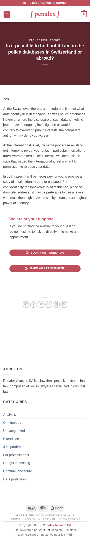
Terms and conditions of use (33, 518)
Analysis (9, 414)
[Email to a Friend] (48, 304)
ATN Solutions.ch (50, 529)
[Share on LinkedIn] (56, 304)
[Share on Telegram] (63, 304)
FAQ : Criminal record (45, 40)
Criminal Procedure (17, 471)
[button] (7, 14)
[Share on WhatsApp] (26, 304)
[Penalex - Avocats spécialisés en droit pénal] (45, 14)
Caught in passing (16, 463)
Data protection (14, 479)
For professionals (16, 455)
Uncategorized (14, 431)
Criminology (12, 422)
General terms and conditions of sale (44, 515)
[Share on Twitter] (41, 304)
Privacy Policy (69, 518)
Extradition (11, 439)
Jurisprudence (13, 447)
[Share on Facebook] (33, 304)
